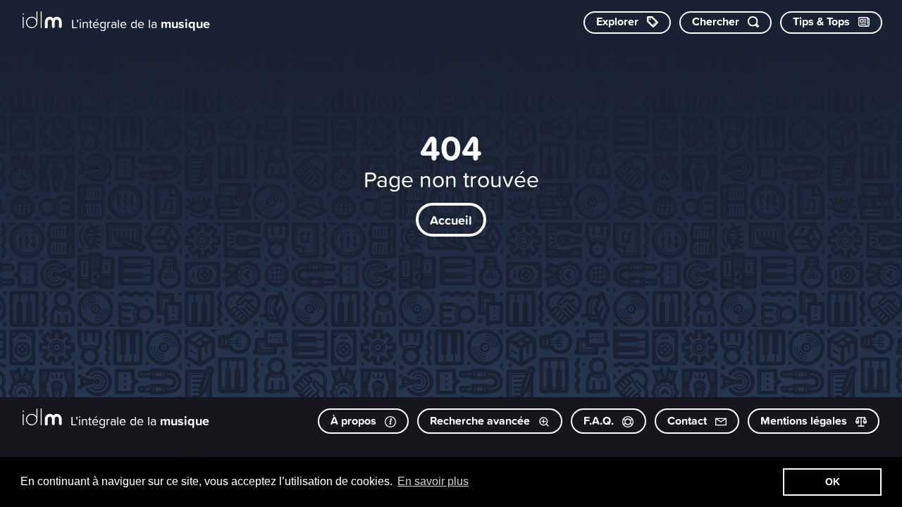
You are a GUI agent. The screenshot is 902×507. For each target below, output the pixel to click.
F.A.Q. (600, 421)
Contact (688, 421)
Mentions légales (805, 421)
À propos (354, 421)
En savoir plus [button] (433, 481)
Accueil (451, 220)
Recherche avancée (481, 421)
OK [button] (832, 481)
